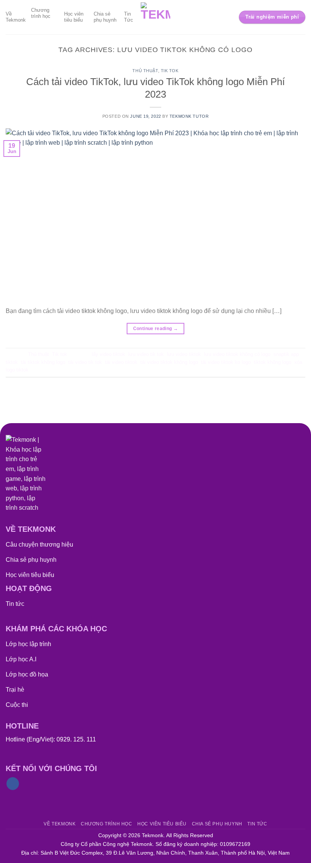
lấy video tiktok (108, 354)
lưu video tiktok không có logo (237, 354)
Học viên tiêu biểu (73, 17)
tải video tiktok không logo (169, 362)
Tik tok (170, 70)
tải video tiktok (121, 362)
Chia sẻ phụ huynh (105, 17)
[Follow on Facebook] (12, 783)
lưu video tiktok (184, 354)
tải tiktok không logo (43, 362)
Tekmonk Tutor (189, 116)
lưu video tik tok (146, 354)
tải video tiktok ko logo (226, 362)
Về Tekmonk (16, 17)
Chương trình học (40, 13)
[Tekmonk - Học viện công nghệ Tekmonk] (156, 17)
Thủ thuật (145, 70)
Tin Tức (128, 17)
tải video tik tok (85, 362)
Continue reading (155, 328)
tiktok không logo (272, 362)
